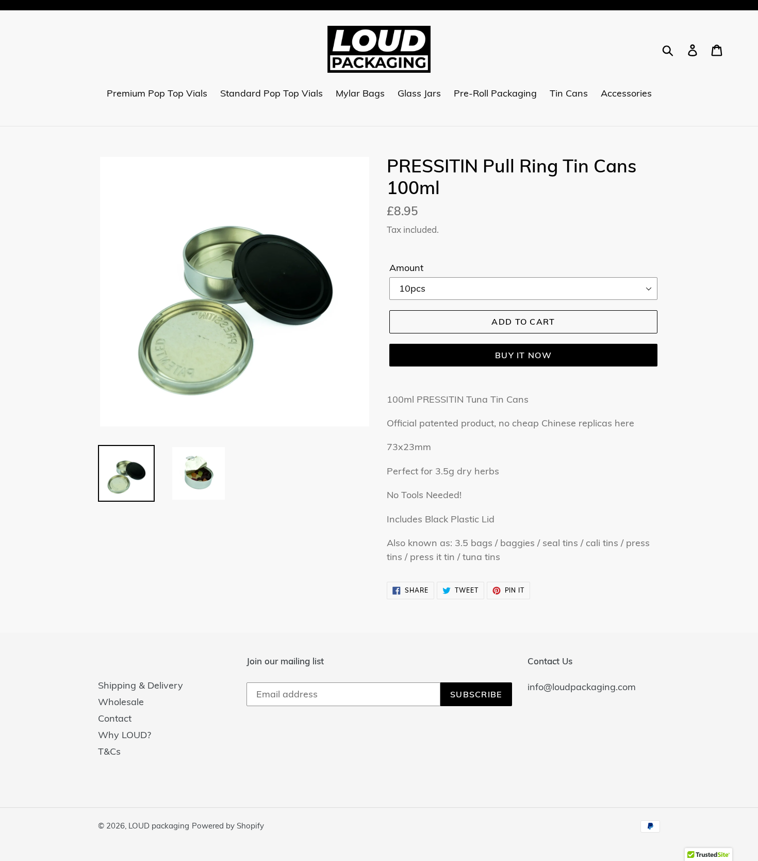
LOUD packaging (158, 826)
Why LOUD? (124, 735)
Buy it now (523, 355)
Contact (114, 718)
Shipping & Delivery (140, 685)
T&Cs (109, 751)
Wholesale (121, 702)
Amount (406, 268)
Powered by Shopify (228, 826)
